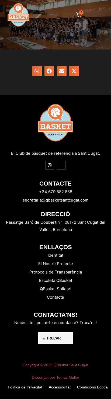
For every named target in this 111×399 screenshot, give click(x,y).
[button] (94, 15)
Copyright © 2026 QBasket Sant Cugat (55, 365)
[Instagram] (49, 165)
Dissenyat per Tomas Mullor (55, 377)
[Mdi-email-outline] (61, 165)
